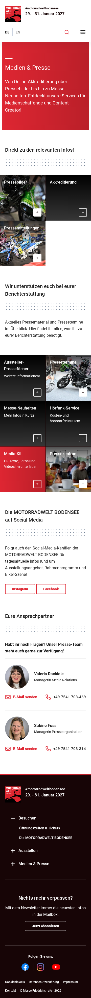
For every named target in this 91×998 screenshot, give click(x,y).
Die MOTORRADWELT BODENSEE (45, 838)
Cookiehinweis (15, 982)
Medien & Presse (33, 863)
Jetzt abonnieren (45, 926)
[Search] (67, 32)
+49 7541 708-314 (69, 748)
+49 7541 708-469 (69, 697)
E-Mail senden (25, 697)
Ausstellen (28, 850)
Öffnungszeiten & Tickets (39, 828)
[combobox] (67, 32)
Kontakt (10, 990)
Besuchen (27, 818)
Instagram (20, 589)
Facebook (51, 589)
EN (18, 32)
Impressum (70, 982)
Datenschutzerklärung (44, 982)
